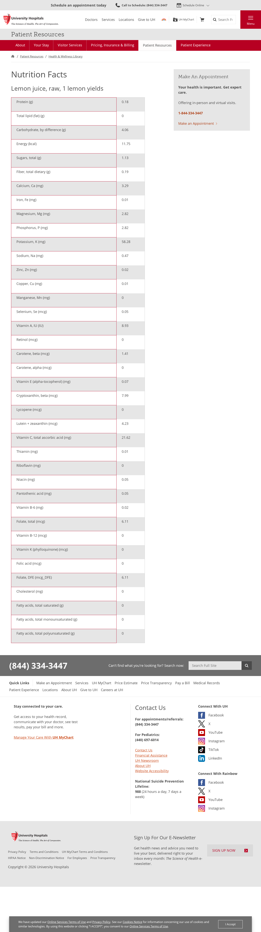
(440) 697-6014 (147, 740)
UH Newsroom (147, 760)
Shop (202, 19)
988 (138, 791)
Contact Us (143, 750)
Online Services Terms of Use (66, 922)
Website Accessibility (152, 771)
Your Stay (41, 45)
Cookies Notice (132, 922)
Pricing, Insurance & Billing (112, 45)
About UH (143, 765)
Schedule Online (193, 5)
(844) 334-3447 (38, 665)
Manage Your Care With (44, 737)
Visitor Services (70, 45)
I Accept (230, 924)
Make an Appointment (196, 123)
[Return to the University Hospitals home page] (30, 19)
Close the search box (238, 19)
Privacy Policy (101, 922)
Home (13, 56)
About (20, 45)
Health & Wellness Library (66, 56)
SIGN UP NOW (223, 850)
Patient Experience (196, 45)
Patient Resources (157, 45)
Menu (251, 23)
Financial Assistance (151, 755)
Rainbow (163, 19)
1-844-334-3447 (190, 113)
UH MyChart (186, 19)
